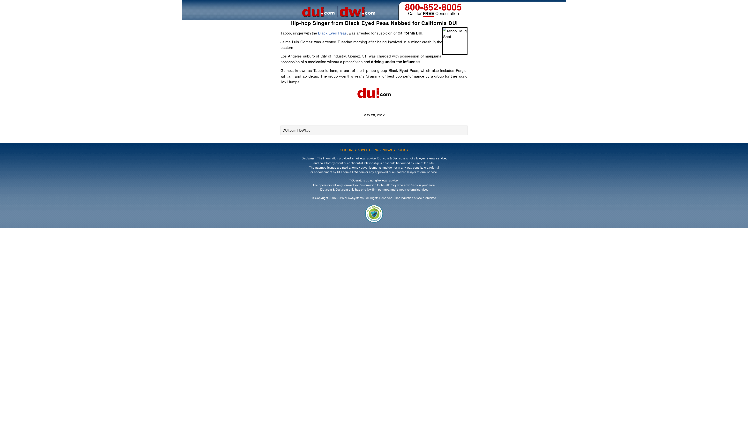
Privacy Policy (395, 150)
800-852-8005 (433, 6)
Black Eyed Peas (332, 32)
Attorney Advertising (359, 150)
